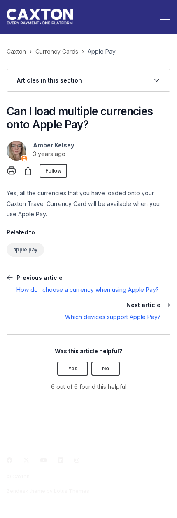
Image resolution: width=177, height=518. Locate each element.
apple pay (25, 249)
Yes (72, 368)
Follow (53, 171)
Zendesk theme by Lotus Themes (48, 491)
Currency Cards (56, 51)
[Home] (40, 17)
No (105, 368)
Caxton (16, 51)
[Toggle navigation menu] (165, 17)
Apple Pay (102, 51)
